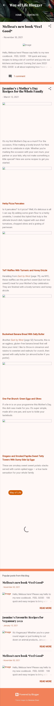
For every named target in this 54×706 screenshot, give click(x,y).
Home (19, 15)
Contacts (32, 15)
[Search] (50, 6)
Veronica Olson (33, 700)
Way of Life (15, 492)
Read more (46, 608)
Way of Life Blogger (26, 5)
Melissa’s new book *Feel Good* (23, 582)
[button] (50, 26)
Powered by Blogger (29, 694)
